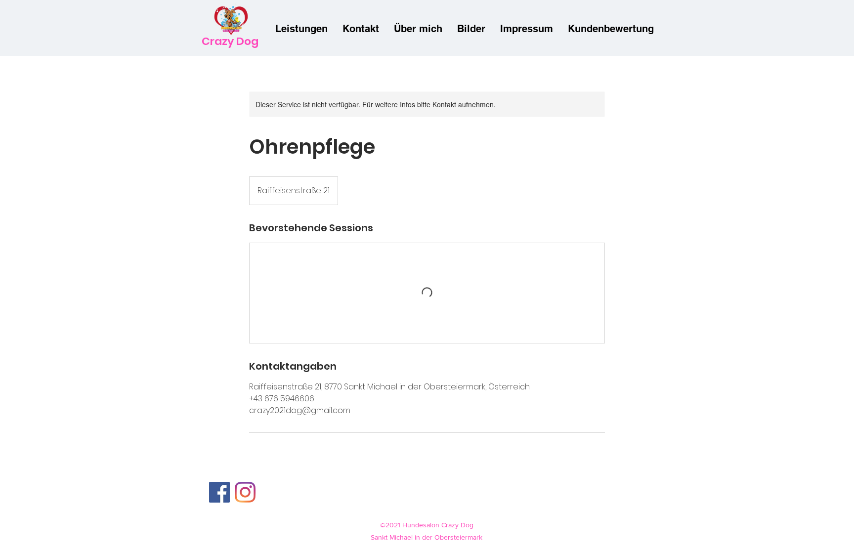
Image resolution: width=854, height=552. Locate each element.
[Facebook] (219, 492)
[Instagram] (245, 492)
